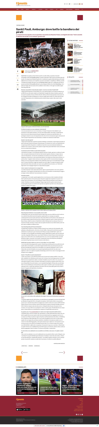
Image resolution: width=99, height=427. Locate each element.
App (56, 9)
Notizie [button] (27, 9)
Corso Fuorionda (69, 9)
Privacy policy (80, 407)
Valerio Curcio (34, 70)
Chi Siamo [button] (40, 9)
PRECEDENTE (25, 352)
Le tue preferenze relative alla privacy (54, 425)
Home (17, 9)
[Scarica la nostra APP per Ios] (19, 409)
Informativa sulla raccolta (40, 425)
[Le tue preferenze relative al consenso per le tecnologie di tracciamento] (97, 425)
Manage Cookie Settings (78, 410)
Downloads (77, 9)
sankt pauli (24, 345)
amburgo (31, 345)
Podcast (51, 9)
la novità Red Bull (34, 311)
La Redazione (80, 398)
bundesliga (36, 345)
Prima (22, 9)
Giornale (61, 9)
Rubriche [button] (33, 9)
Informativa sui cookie (79, 409)
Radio (46, 9)
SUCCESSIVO (61, 352)
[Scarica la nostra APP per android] (26, 409)
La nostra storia (79, 406)
